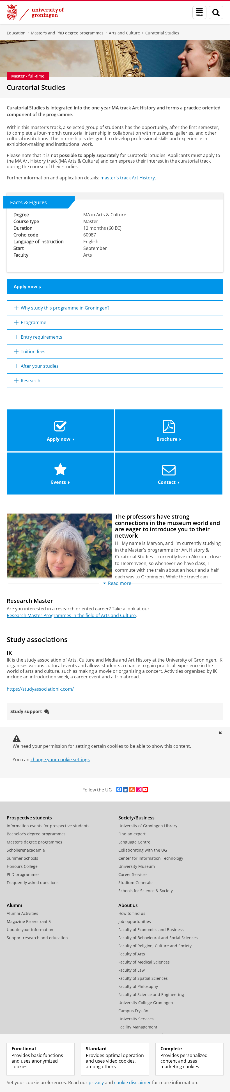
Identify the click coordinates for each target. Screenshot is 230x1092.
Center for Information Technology (150, 858)
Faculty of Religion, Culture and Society (155, 945)
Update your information (30, 929)
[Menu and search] (199, 12)
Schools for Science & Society (145, 890)
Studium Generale (135, 882)
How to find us (131, 913)
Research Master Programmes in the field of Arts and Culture (71, 615)
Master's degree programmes (34, 842)
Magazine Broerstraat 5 (29, 921)
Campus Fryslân (133, 1010)
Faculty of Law (131, 970)
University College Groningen (145, 1002)
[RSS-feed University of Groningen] (132, 790)
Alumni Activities (22, 913)
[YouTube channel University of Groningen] (145, 790)
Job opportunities (134, 921)
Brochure (167, 439)
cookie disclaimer (132, 1082)
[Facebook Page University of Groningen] (119, 790)
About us (128, 905)
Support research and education (37, 937)
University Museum (136, 866)
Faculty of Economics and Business (151, 929)
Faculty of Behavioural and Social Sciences (158, 937)
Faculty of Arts (131, 954)
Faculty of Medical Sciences (144, 962)
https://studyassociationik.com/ (40, 689)
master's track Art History (127, 178)
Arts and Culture (124, 33)
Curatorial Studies (162, 33)
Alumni (14, 905)
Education (16, 33)
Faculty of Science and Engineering (151, 994)
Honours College (22, 866)
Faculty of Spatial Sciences (143, 978)
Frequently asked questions (33, 882)
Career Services (133, 874)
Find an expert (132, 833)
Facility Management (137, 1027)
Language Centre (134, 842)
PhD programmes (23, 874)
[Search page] (216, 12)
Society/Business (136, 818)
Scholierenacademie (26, 850)
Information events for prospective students (48, 825)
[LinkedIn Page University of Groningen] (125, 790)
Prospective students (29, 818)
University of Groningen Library (147, 825)
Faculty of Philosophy (138, 986)
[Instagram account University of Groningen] (138, 790)
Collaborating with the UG (142, 850)
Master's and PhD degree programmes (67, 33)
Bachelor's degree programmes (36, 833)
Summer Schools (22, 858)
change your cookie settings (60, 759)
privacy (96, 1082)
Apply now (25, 286)
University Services (136, 1018)
